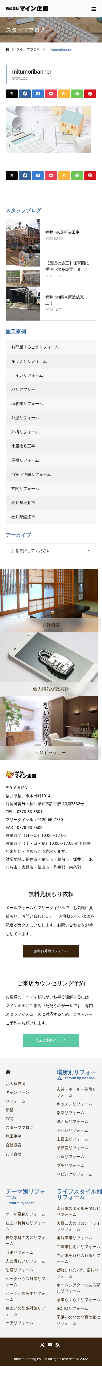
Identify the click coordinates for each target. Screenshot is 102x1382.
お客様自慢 (16, 1083)
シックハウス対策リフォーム (25, 1281)
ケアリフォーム (19, 1323)
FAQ (10, 1118)
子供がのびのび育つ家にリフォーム (78, 1320)
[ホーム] (7, 49)
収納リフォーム (19, 1252)
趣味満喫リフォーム (74, 1238)
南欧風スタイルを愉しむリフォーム (78, 1211)
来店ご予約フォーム (51, 1040)
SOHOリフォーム (72, 1308)
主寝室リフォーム (72, 1139)
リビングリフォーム (74, 1174)
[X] (42, 1344)
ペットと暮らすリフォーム (25, 1296)
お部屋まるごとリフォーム (35, 347)
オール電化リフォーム (25, 1214)
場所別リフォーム (76, 1075)
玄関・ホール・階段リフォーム (76, 1092)
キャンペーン (17, 1092)
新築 (10, 1110)
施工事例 (14, 1136)
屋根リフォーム (25, 460)
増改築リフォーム (27, 403)
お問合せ (14, 1153)
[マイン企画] (27, 8)
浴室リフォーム (70, 1112)
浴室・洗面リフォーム (31, 474)
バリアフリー (23, 389)
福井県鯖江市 (23, 517)
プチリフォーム (70, 1165)
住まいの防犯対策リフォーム (25, 1311)
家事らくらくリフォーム (78, 1299)
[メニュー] (93, 8)
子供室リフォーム (72, 1148)
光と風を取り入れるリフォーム (78, 1258)
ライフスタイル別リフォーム (79, 1194)
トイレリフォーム (27, 375)
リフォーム (16, 1101)
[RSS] (58, 1344)
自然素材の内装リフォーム (25, 1240)
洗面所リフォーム (72, 1121)
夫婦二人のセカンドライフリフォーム (78, 1226)
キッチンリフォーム (29, 361)
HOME (8, 1071)
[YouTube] (50, 1344)
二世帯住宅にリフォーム (78, 1246)
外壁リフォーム (27, 417)
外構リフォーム (25, 432)
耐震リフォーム (19, 1270)
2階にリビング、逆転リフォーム (78, 1273)
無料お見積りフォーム (51, 951)
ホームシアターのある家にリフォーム (78, 1288)
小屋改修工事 (23, 446)
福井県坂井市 (23, 502)
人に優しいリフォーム (25, 1261)
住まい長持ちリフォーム (25, 1226)
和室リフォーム (70, 1156)
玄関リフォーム (25, 488)
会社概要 (14, 1145)
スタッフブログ (19, 1127)
